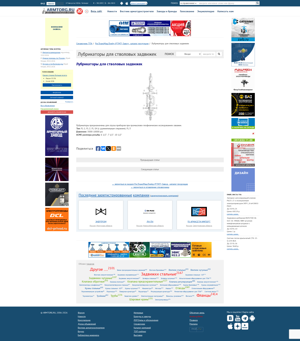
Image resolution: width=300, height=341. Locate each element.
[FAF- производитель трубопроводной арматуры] (119, 28)
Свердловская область (202, 225)
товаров (90, 263)
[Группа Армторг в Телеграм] (245, 318)
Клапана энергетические (207, 282)
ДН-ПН (150, 221)
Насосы (169, 288)
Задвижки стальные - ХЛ (195, 275)
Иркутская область (104, 225)
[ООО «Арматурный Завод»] (57, 135)
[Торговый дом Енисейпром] (108, 249)
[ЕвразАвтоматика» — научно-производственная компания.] (181, 249)
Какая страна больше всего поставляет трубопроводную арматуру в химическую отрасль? (55, 75)
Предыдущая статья (150, 160)
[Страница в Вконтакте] (230, 317)
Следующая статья (150, 169)
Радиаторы (143, 291)
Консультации (84, 320)
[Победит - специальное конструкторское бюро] (57, 194)
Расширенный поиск (50, 109)
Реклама (194, 324)
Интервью (138, 312)
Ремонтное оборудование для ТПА (188, 291)
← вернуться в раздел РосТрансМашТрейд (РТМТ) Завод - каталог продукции (150, 184)
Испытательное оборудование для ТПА (195, 278)
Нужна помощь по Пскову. (53, 58)
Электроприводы (163, 299)
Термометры (88, 296)
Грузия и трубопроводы (52, 64)
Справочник (139, 324)
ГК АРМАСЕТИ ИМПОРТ (199, 221)
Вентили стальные (178, 269)
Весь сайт (96, 11)
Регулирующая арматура (161, 291)
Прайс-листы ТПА (234, 195)
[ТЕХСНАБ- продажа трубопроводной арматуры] (150, 28)
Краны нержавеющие (210, 285)
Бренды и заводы (142, 316)
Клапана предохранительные (147, 281)
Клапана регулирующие (182, 281)
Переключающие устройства (92, 291)
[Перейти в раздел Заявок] (57, 31)
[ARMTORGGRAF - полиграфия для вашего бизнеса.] (243, 179)
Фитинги (190, 296)
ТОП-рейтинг (140, 331)
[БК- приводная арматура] (57, 219)
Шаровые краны (141, 299)
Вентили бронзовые (158, 270)
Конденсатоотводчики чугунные (145, 285)
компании (141, 195)
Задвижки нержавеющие (128, 275)
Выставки (138, 335)
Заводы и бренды (167, 11)
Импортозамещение (51, 52)
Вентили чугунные (201, 269)
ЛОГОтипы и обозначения (146, 320)
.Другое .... (102, 269)
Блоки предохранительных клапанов (132, 270)
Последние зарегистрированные (105, 195)
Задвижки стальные (162, 274)
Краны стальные (94, 288)
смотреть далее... (233, 214)
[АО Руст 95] (139, 249)
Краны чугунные (132, 288)
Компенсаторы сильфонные (90, 285)
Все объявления (48, 105)
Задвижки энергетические (129, 278)
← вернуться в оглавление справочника (150, 187)
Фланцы (207, 295)
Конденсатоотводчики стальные (117, 285)
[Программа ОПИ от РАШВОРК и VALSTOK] (181, 28)
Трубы (116, 295)
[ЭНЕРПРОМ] (101, 211)
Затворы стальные (150, 278)
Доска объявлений (49, 102)
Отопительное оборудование (203, 288)
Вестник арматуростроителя (137, 11)
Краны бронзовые (191, 285)
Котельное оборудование (170, 285)
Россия (93, 225)
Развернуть (69, 102)
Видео (81, 331)
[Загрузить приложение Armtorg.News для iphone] (230, 325)
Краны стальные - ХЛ (114, 288)
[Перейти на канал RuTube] (245, 326)
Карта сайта (248, 312)
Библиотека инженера (88, 335)
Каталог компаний (142, 327)
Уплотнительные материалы (152, 296)
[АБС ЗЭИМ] (243, 54)
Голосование (187, 11)
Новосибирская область (153, 225)
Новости (112, 11)
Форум (81, 312)
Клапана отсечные (117, 282)
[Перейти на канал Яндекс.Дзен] (237, 326)
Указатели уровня (131, 296)
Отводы (182, 288)
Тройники (102, 295)
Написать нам (225, 11)
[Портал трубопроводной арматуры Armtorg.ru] (59, 11)
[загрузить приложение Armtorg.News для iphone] (127, 3)
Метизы (159, 288)
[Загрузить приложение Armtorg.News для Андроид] (252, 317)
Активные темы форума (51, 49)
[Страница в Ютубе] (237, 317)
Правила (194, 320)
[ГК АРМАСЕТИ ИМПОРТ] (199, 211)
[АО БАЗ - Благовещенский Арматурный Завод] (243, 104)
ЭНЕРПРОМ (100, 221)
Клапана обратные (95, 281)
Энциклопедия (205, 11)
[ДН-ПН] (150, 211)
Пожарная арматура (127, 291)
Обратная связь (197, 312)
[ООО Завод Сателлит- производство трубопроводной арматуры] (243, 29)
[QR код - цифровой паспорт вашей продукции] (201, 249)
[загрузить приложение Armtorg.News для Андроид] (121, 3)
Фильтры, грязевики (175, 296)
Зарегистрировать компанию (164, 195)
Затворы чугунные (169, 278)
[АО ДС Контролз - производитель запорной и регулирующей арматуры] (57, 169)
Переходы (112, 291)
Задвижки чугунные (103, 278)
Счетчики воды (211, 291)
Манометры (147, 288)
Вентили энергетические (104, 275)
